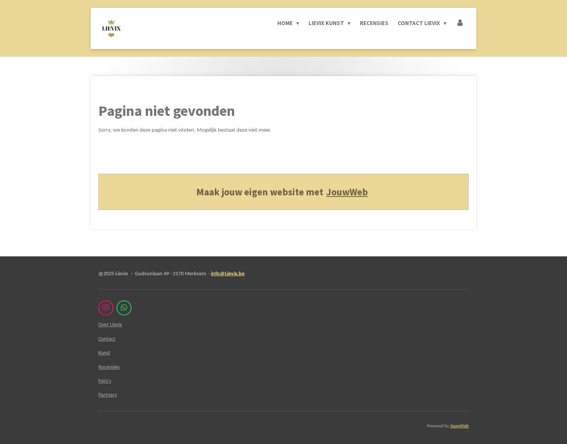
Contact (106, 339)
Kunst (104, 353)
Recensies (109, 367)
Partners (107, 395)
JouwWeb (347, 192)
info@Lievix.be (228, 274)
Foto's (104, 381)
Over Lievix (110, 325)
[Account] (460, 23)
